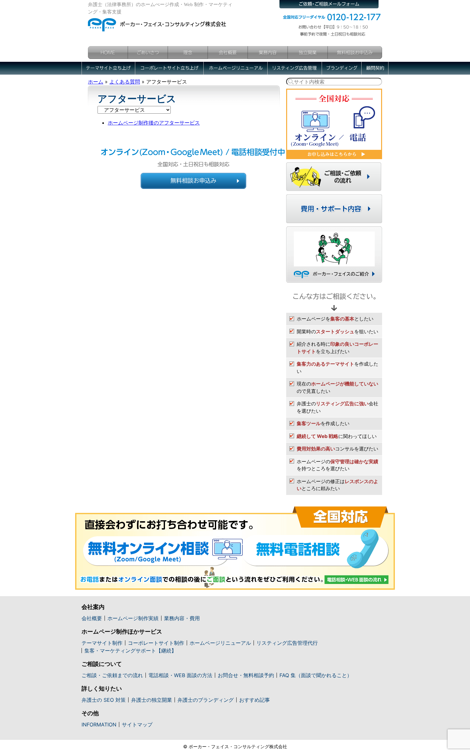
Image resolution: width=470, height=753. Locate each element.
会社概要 (228, 52)
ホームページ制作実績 (133, 618)
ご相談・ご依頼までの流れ (112, 675)
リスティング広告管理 (294, 68)
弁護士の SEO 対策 (104, 700)
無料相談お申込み (355, 52)
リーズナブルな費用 (334, 208)
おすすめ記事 (254, 700)
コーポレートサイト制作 (156, 643)
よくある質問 (124, 81)
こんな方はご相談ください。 (334, 299)
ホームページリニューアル (235, 68)
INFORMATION (99, 724)
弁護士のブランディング (205, 700)
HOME (108, 52)
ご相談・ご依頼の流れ (334, 176)
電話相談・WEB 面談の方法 (180, 675)
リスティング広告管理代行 (287, 643)
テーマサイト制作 (102, 643)
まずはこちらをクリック (334, 124)
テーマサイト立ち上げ (108, 68)
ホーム (95, 81)
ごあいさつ (148, 52)
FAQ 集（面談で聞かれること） (315, 675)
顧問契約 (374, 68)
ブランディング (341, 68)
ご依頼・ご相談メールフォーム (329, 4)
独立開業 (308, 52)
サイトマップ (137, 724)
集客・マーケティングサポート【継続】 (130, 650)
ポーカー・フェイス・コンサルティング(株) (157, 23)
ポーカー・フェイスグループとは (334, 254)
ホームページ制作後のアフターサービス (154, 122)
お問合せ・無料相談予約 (246, 675)
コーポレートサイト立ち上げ (169, 68)
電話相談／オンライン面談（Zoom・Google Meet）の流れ (235, 548)
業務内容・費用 (182, 618)
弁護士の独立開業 (151, 700)
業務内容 (268, 52)
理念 (188, 52)
